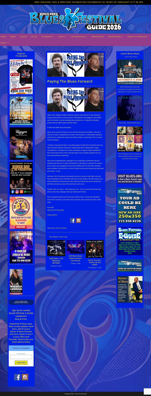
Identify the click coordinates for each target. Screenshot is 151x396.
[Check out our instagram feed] (78, 220)
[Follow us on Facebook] (72, 220)
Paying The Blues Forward (59, 228)
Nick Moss (60, 210)
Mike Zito (50, 210)
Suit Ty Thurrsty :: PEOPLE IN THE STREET (95, 262)
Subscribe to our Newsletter (21, 348)
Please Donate (52, 215)
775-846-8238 (21, 56)
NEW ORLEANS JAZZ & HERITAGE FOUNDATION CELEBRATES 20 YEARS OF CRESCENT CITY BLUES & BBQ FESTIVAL (67, 2)
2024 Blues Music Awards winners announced (75, 258)
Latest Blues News (130, 53)
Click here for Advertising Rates (21, 302)
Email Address (21, 353)
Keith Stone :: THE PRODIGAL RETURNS (56, 260)
